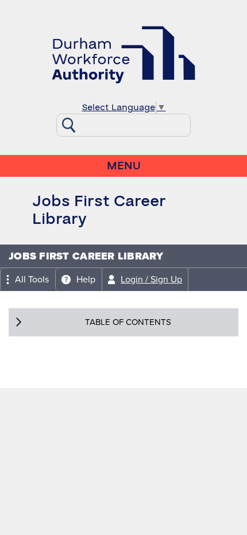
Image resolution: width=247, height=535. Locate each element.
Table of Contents (128, 322)
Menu (124, 166)
